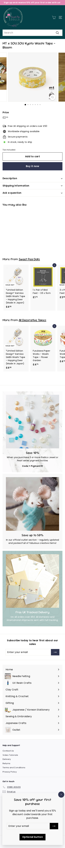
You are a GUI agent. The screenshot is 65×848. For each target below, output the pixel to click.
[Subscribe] (54, 826)
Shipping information (16, 185)
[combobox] (32, 33)
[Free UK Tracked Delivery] (32, 581)
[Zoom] (52, 97)
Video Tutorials (10, 755)
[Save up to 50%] (32, 504)
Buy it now (32, 166)
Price (6, 112)
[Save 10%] (32, 421)
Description (10, 178)
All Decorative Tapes (32, 320)
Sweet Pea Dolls (29, 259)
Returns (6, 763)
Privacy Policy (10, 771)
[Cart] (53, 17)
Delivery (7, 759)
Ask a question (12, 192)
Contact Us (8, 750)
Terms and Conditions (14, 767)
